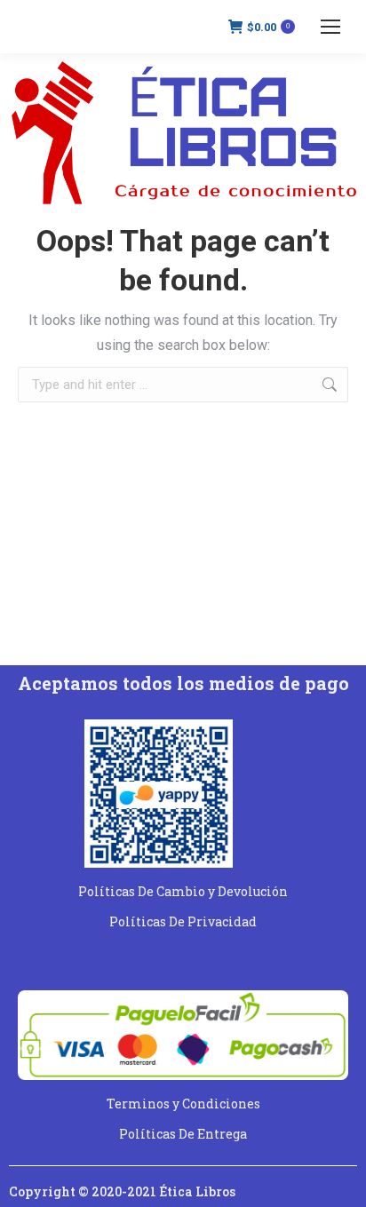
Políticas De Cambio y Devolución (183, 891)
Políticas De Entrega (183, 1133)
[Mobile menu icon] (330, 26)
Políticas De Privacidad (183, 921)
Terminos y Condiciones (183, 1103)
